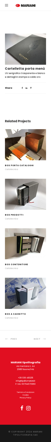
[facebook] (21, 408)
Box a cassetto (25, 297)
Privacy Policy (25, 397)
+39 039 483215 (25, 377)
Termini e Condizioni (25, 392)
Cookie (25, 395)
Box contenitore (25, 247)
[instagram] (28, 408)
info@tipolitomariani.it (25, 380)
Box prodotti (25, 198)
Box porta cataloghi (25, 148)
